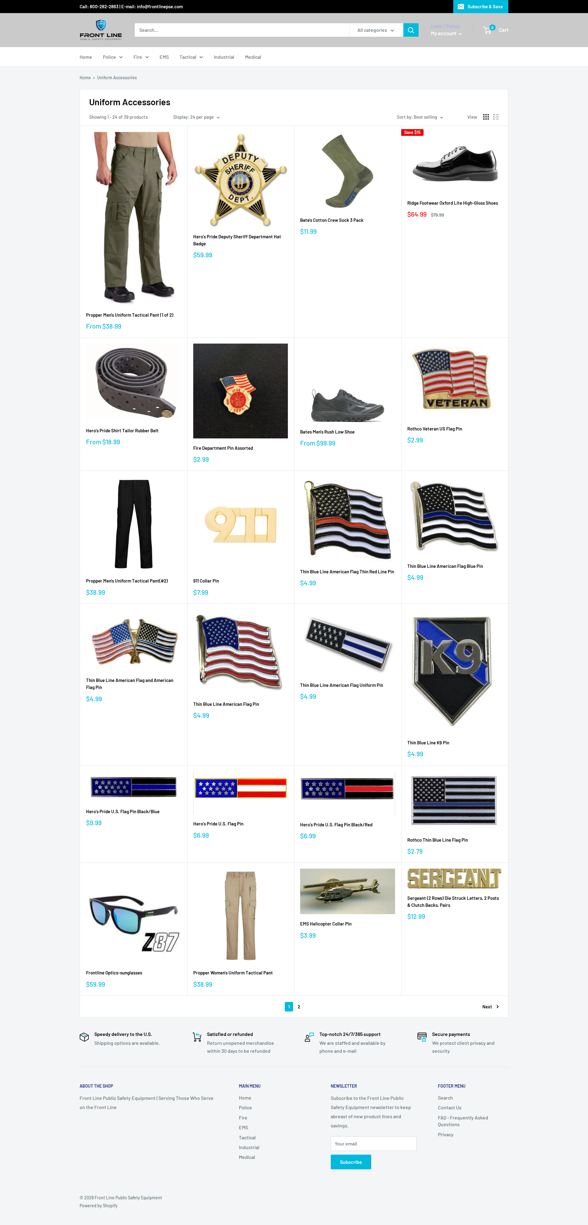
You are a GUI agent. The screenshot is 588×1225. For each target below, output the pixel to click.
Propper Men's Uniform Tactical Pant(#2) (127, 580)
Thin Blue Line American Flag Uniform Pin (341, 685)
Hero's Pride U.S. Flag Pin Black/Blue (123, 811)
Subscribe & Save (485, 6)
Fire (138, 57)
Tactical (187, 57)
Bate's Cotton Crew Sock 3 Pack (332, 220)
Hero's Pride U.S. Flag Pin (218, 823)
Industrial (224, 57)
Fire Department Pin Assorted (223, 448)
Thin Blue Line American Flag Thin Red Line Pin (347, 571)
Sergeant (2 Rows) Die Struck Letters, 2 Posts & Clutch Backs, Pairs (453, 901)
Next (487, 1006)
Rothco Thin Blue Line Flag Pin (437, 840)
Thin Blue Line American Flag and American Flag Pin (129, 683)
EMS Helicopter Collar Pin (326, 923)
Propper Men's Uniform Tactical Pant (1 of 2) (129, 315)
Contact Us (450, 1107)
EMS (164, 57)
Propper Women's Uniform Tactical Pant (233, 972)
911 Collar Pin (206, 580)
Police (109, 57)
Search (445, 1097)
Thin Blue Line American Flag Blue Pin (445, 566)
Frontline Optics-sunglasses (114, 972)
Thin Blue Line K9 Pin (428, 742)
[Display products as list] (496, 117)
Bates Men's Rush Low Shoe (327, 431)
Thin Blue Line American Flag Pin (226, 704)
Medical (253, 57)
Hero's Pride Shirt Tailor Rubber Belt (122, 430)
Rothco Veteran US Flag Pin (434, 428)
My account (444, 33)
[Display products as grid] (486, 117)
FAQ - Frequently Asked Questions (463, 1121)
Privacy (446, 1134)
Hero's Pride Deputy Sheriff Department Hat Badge (237, 240)
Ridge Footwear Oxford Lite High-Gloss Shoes (452, 203)
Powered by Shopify (99, 1205)
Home (86, 57)
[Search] (411, 30)
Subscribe (351, 1162)
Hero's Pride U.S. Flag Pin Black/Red (336, 824)
